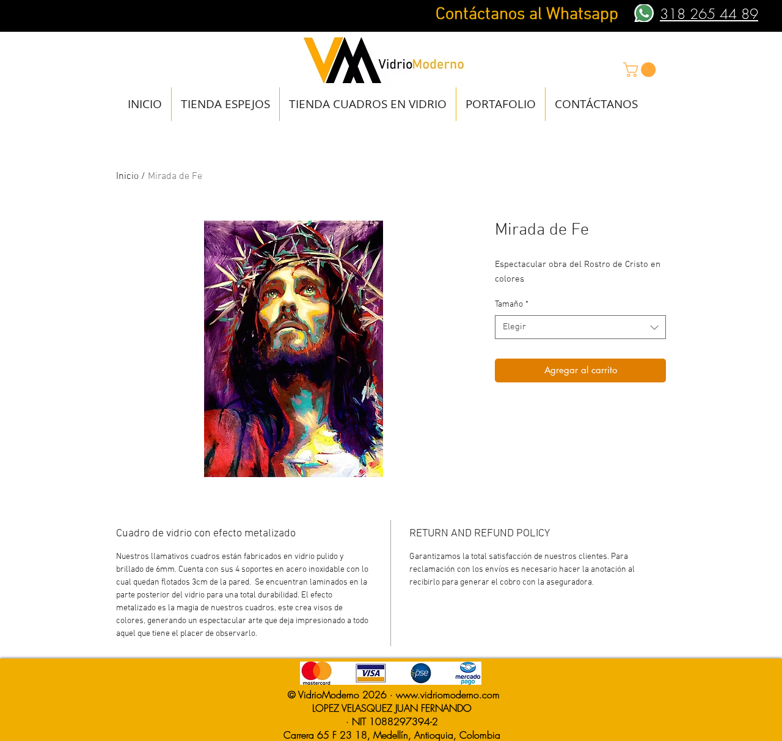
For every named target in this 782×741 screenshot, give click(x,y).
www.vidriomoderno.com (448, 694)
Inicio (127, 176)
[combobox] (580, 327)
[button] (641, 69)
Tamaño (511, 304)
